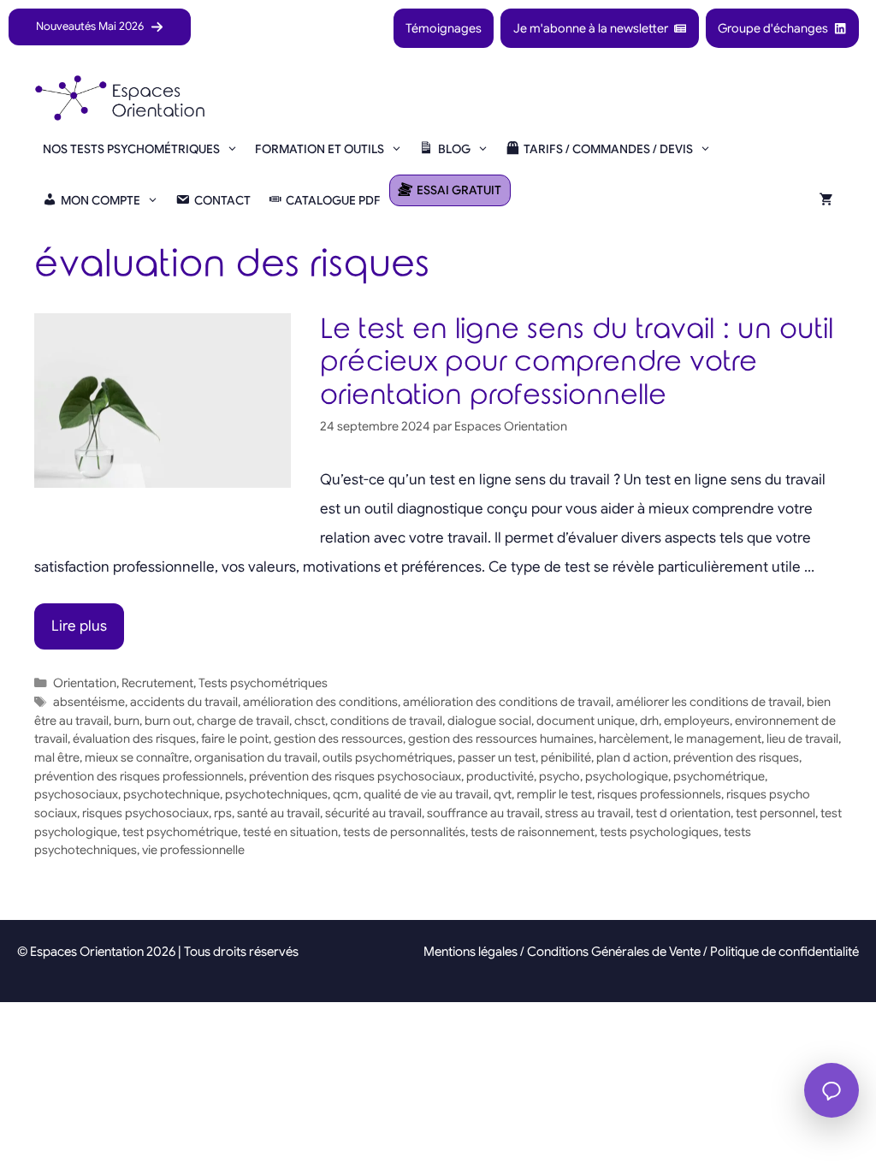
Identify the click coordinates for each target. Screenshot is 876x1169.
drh (649, 720)
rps (223, 813)
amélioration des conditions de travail (507, 701)
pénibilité (566, 757)
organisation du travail (255, 757)
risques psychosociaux (145, 813)
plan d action (632, 757)
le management (717, 738)
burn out (168, 720)
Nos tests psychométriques (131, 149)
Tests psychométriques (263, 683)
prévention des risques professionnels (139, 776)
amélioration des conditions (320, 701)
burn (126, 720)
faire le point (235, 738)
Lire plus (79, 626)
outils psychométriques (388, 757)
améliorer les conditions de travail (709, 701)
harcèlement (634, 738)
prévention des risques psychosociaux (355, 776)
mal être (57, 757)
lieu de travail (802, 738)
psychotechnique (171, 794)
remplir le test (554, 794)
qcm (345, 794)
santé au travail (278, 813)
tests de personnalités (404, 832)
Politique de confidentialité (784, 951)
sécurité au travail (373, 813)
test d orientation (683, 813)
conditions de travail (386, 720)
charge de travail (243, 720)
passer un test (497, 757)
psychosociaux (76, 794)
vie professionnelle (193, 849)
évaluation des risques (134, 738)
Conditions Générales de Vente (614, 951)
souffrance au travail (483, 813)
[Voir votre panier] (826, 200)
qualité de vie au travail (426, 794)
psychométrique (719, 776)
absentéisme (89, 701)
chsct (309, 720)
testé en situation (290, 832)
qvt (503, 794)
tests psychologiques (659, 832)
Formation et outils (319, 149)
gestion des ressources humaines (501, 738)
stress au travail (587, 813)
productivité (500, 776)
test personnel (775, 813)
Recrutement (157, 683)
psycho (559, 776)
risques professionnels (659, 794)
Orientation (84, 683)
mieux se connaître (137, 757)
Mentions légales (470, 951)
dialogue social (489, 720)
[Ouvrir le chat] (831, 1090)
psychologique (626, 776)
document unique (585, 720)
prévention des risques (736, 757)
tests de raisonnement (533, 832)
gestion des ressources (338, 738)
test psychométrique (180, 832)
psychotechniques (276, 794)
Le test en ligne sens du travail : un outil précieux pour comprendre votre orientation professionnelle (576, 362)
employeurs (697, 720)
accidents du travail (184, 701)
